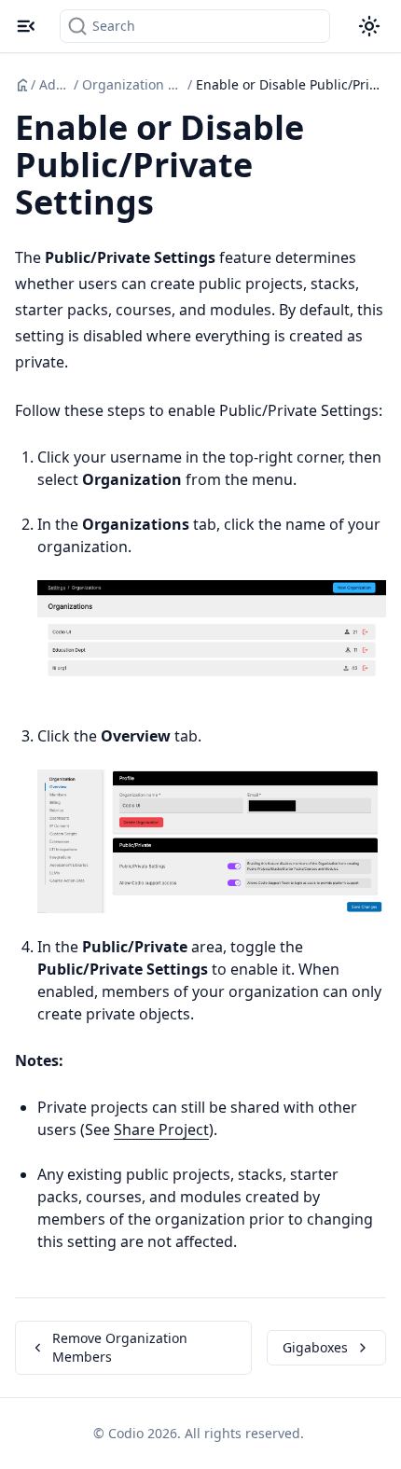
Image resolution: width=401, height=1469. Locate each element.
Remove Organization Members (119, 1347)
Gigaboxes (315, 1347)
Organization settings (133, 84)
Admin (54, 84)
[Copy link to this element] (174, 205)
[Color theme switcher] (369, 26)
